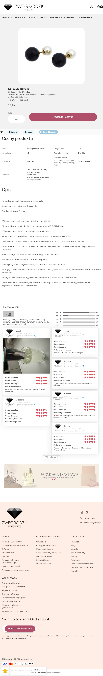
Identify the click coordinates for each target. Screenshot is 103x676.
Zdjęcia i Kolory (43, 560)
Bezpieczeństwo (44, 556)
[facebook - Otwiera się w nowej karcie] (86, 512)
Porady (5, 556)
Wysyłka (74, 549)
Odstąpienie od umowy (47, 545)
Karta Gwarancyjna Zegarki (48, 552)
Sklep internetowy (51, 673)
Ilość (10, 113)
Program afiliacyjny (11, 583)
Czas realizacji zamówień (82, 563)
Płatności (75, 541)
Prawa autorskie (43, 563)
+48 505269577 (90, 518)
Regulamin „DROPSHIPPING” (15, 611)
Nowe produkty (78, 552)
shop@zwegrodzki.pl (92, 522)
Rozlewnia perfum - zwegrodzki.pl (1, 132)
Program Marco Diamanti (13, 586)
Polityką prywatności (18, 638)
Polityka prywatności (11, 566)
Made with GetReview (37, 672)
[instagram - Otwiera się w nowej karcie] (81, 512)
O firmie (5, 549)
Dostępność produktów (82, 567)
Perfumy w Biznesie (11, 601)
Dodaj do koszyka (63, 116)
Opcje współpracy (10, 594)
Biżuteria (13, 132)
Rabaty (74, 556)
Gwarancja (41, 541)
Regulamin (31, 636)
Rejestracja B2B (9, 590)
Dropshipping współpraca (14, 597)
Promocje (75, 560)
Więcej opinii (51, 457)
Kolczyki (28, 132)
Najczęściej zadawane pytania (15, 570)
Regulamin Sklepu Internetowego (10, 561)
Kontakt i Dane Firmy (11, 541)
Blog (73, 545)
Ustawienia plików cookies (14, 545)
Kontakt (74, 571)
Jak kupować (8, 552)
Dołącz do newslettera (20, 628)
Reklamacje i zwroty (45, 549)
